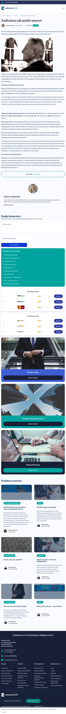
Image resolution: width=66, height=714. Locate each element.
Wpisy (35, 25)
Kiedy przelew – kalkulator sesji (13, 277)
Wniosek (58, 296)
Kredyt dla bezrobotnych (11, 271)
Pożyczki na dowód (9, 261)
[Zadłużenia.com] (9, 8)
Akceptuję (3, 712)
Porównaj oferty (33, 700)
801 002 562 (13, 2)
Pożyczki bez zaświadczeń (12, 284)
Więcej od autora (9, 205)
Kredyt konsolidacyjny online (12, 258)
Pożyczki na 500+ (9, 274)
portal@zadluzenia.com (10, 660)
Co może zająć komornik (11, 280)
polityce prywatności (52, 709)
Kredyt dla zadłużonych (10, 255)
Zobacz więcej (33, 377)
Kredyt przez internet (10, 264)
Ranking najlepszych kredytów (12, 700)
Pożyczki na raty (8, 267)
